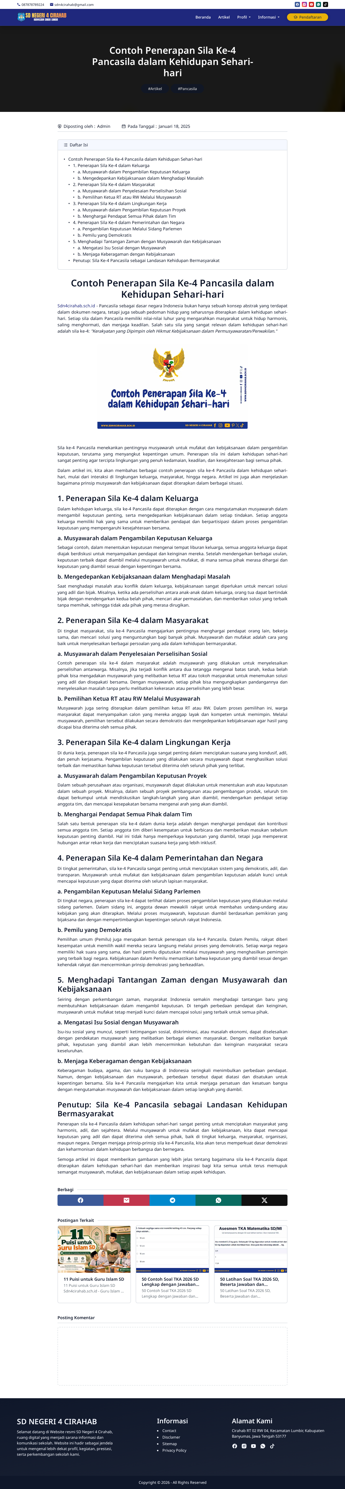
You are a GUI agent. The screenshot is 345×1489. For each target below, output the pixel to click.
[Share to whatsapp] (219, 1200)
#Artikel (155, 88)
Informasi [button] (267, 17)
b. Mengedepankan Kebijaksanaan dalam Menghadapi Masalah (140, 178)
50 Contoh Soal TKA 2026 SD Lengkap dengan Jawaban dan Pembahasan (170, 1281)
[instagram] (304, 4)
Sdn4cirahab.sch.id (76, 305)
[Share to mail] (127, 1200)
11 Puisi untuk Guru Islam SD (94, 1279)
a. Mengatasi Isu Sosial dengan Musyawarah (122, 248)
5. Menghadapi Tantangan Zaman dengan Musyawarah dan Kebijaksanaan (147, 241)
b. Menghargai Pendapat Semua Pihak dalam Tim (127, 216)
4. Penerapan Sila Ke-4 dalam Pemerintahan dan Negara (128, 222)
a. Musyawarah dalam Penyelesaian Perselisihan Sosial (132, 191)
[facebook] (297, 4)
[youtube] (311, 4)
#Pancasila (187, 88)
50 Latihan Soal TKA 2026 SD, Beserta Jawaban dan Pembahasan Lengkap (249, 1281)
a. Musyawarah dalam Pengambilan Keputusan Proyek (132, 210)
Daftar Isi (79, 145)
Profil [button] (242, 17)
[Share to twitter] (265, 1200)
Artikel (224, 17)
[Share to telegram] (173, 1200)
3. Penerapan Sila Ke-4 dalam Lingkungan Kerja (120, 203)
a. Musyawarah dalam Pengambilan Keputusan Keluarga (134, 172)
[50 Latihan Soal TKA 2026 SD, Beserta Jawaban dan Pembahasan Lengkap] (251, 1249)
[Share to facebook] (81, 1200)
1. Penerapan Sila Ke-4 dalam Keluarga (111, 165)
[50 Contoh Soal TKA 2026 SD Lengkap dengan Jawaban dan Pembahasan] (172, 1249)
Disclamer (171, 1437)
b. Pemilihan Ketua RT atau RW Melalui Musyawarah (129, 197)
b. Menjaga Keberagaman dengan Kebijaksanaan (126, 254)
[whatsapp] (318, 4)
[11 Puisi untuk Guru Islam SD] (94, 1249)
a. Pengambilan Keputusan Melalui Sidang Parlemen (130, 229)
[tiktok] (325, 4)
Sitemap (169, 1443)
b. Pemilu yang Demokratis (105, 235)
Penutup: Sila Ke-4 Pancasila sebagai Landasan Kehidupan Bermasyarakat (146, 260)
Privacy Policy (174, 1450)
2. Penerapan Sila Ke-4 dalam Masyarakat (114, 184)
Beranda (203, 17)
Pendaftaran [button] (310, 17)
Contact (169, 1430)
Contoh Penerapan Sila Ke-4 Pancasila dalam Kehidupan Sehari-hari (135, 159)
